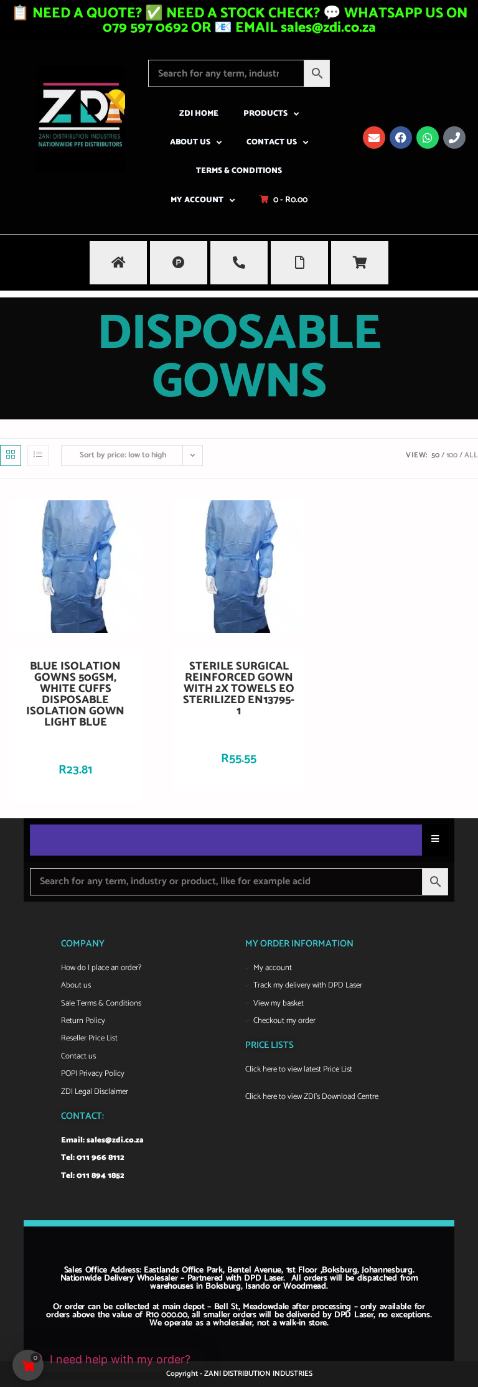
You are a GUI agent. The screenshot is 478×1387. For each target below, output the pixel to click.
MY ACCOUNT (197, 200)
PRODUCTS (265, 113)
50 (435, 455)
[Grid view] (10, 455)
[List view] (38, 455)
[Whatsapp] (427, 137)
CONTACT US (271, 142)
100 (451, 455)
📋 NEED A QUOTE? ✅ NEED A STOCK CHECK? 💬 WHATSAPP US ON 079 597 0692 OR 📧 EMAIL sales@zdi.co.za (239, 20)
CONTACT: (82, 1116)
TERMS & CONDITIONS (239, 170)
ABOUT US (190, 142)
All (471, 455)
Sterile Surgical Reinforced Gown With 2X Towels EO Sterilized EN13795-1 (238, 689)
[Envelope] (374, 137)
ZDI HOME (198, 113)
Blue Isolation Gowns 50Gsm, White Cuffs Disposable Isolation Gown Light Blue (75, 694)
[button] (108, 1359)
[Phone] (454, 137)
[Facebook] (401, 137)
